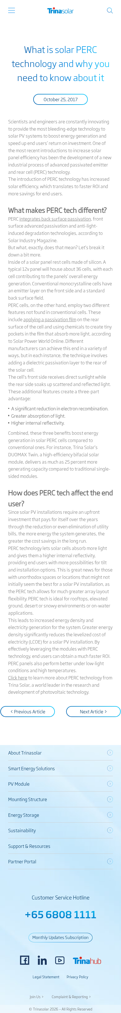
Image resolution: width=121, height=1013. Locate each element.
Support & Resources (29, 846)
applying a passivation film (49, 319)
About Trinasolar (25, 752)
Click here (17, 677)
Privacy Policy (77, 976)
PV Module (19, 783)
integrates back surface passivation (55, 218)
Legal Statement (46, 976)
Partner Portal (22, 861)
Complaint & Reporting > (71, 996)
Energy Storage (23, 814)
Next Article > (93, 711)
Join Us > (37, 996)
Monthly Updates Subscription (60, 937)
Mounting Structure (27, 799)
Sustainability (22, 830)
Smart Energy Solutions (31, 768)
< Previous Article (27, 711)
